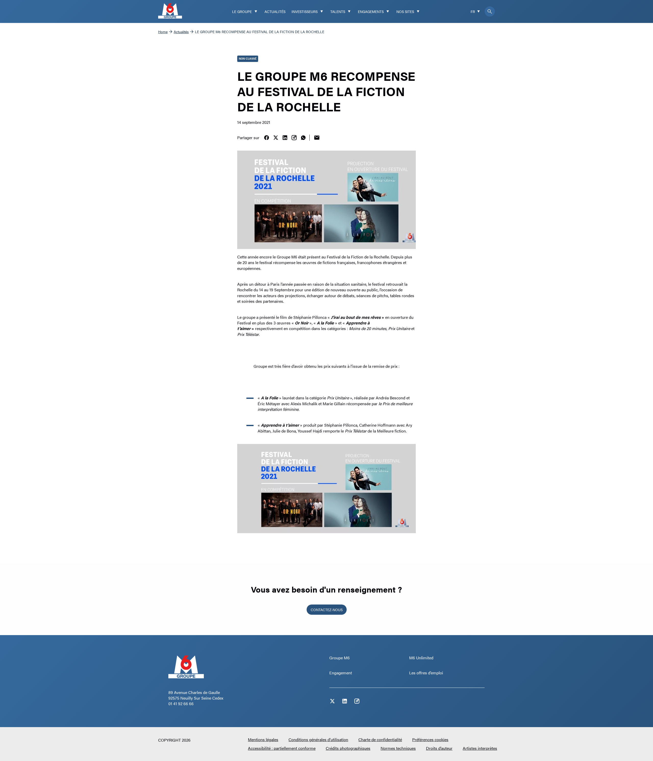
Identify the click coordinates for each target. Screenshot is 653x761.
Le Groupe (242, 11)
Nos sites (405, 11)
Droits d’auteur (439, 748)
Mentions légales (263, 739)
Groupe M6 (339, 658)
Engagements (371, 11)
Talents (337, 11)
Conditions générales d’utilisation (318, 739)
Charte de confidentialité (380, 739)
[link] (266, 138)
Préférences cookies (430, 739)
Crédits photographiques (348, 748)
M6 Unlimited (421, 658)
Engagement (340, 673)
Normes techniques (398, 748)
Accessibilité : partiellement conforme (282, 748)
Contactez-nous (327, 609)
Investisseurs (305, 11)
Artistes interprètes (480, 748)
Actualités (275, 11)
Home (163, 32)
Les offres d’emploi (426, 673)
